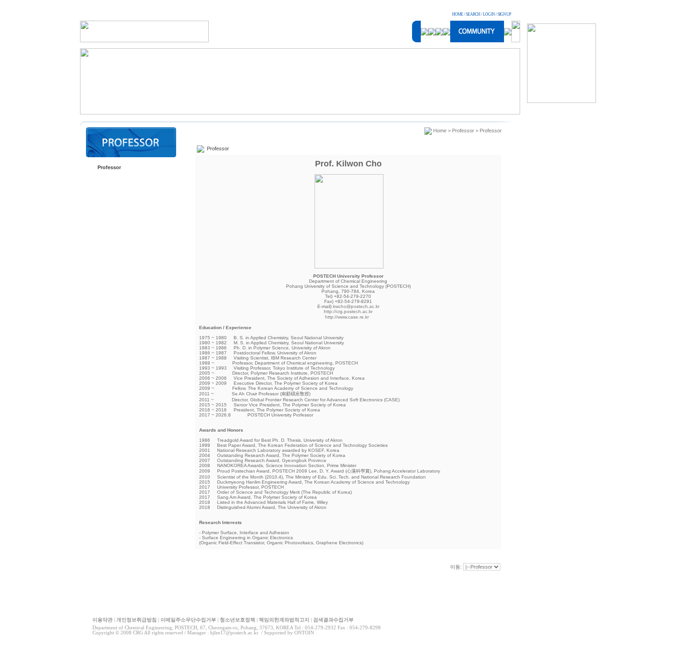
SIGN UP (504, 14)
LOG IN (489, 14)
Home (440, 130)
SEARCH (473, 14)
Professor (109, 167)
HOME (457, 14)
